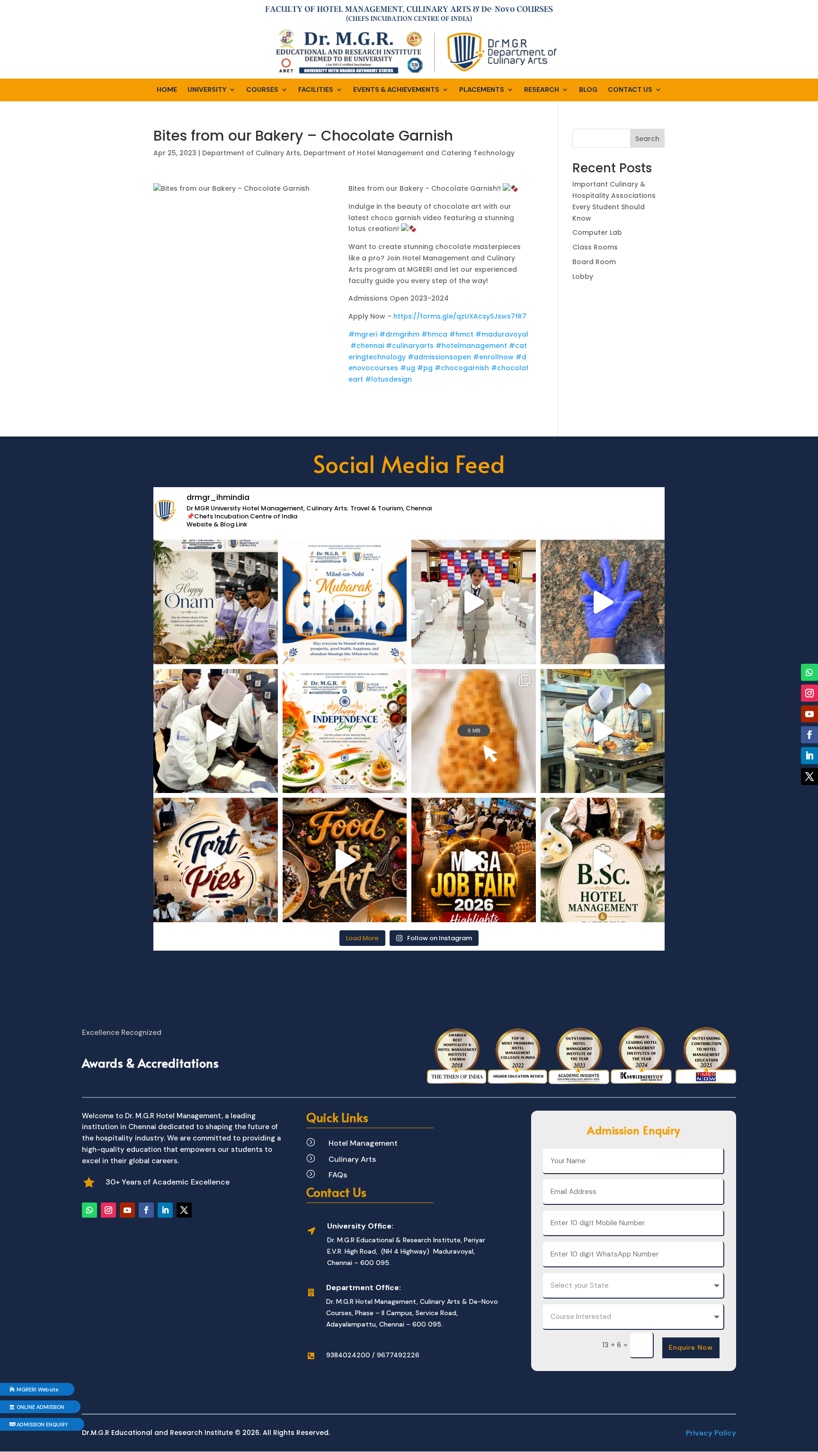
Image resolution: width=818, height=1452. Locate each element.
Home (167, 90)
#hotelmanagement (471, 345)
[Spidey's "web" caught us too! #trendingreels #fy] (603, 731)
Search (647, 138)
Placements (481, 90)
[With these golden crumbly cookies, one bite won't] (473, 731)
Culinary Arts (352, 1159)
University (206, 90)
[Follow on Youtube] (127, 1210)
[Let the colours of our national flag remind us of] (345, 731)
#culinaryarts (410, 345)
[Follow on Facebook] (146, 1210)
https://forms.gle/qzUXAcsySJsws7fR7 (459, 316)
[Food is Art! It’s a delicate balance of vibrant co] (345, 860)
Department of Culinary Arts (251, 153)
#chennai (367, 345)
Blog (588, 90)
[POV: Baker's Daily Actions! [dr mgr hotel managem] (603, 602)
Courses (262, 90)
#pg (425, 368)
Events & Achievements (396, 90)
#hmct (461, 334)
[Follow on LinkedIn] (165, 1210)
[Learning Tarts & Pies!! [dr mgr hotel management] (215, 860)
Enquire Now (691, 1347)
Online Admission (40, 1407)
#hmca (434, 334)
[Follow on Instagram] (108, 1210)
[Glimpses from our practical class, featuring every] (603, 860)
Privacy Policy (711, 1433)
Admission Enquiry (42, 1424)
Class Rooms (595, 247)
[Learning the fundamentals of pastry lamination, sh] (215, 731)
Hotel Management (363, 1143)
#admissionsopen (439, 357)
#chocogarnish (462, 368)
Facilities (315, 90)
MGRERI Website (37, 1389)
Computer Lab (597, 232)
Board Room (594, 262)
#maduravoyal (501, 334)
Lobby (582, 276)
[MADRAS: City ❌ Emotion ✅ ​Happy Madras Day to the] (473, 602)
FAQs (338, 1175)
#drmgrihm (399, 334)
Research (541, 90)
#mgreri (362, 334)
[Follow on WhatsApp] (89, 1210)
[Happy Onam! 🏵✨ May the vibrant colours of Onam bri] (215, 602)
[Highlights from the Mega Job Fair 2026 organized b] (473, 860)
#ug (407, 368)
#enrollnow (493, 357)
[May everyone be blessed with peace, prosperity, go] (345, 602)
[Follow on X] (184, 1210)
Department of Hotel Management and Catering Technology (409, 153)
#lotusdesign (388, 379)
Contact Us (630, 90)
